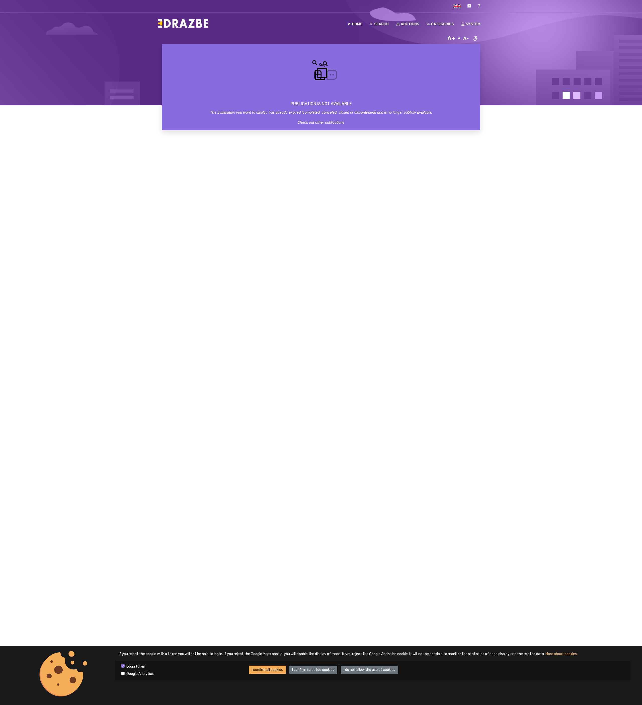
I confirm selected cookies (313, 670)
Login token (135, 666)
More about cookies (561, 654)
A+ (451, 38)
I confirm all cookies (267, 670)
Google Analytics (140, 674)
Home (357, 24)
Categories (442, 24)
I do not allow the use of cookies (369, 670)
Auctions (410, 24)
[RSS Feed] (469, 6)
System (473, 24)
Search (381, 24)
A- (466, 38)
